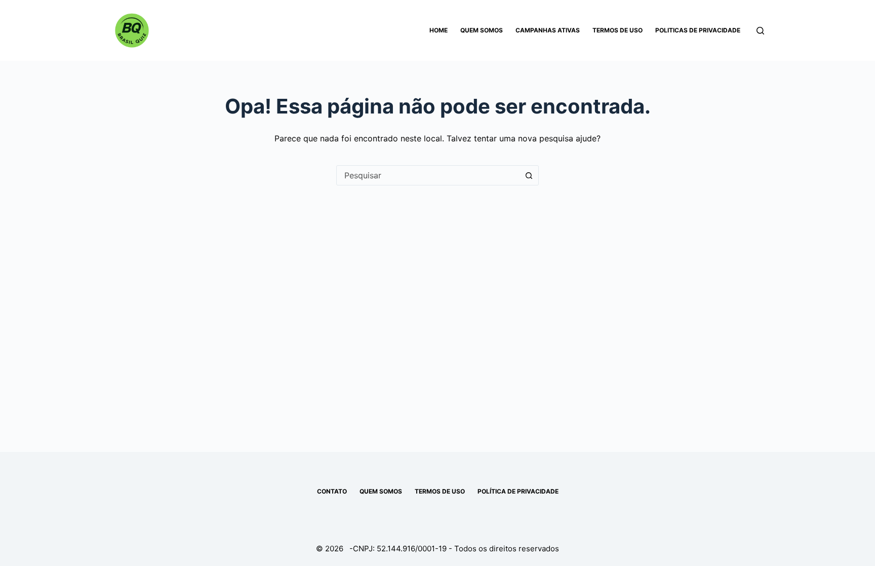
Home (438, 30)
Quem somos (481, 30)
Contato (332, 491)
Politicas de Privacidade (697, 30)
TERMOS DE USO (440, 491)
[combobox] (428, 175)
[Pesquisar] (760, 30)
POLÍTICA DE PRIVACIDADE (518, 491)
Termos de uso (617, 30)
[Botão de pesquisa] (528, 175)
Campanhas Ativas (547, 30)
